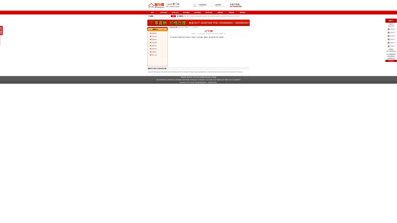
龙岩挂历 (186, 72)
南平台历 (227, 72)
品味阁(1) (392, 32)
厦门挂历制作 (203, 16)
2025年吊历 (208, 12)
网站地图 (207, 77)
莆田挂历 (156, 72)
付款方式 (154, 49)
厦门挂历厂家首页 (183, 27)
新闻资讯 (154, 33)
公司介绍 (154, 36)
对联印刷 (220, 12)
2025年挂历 (163, 12)
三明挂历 (162, 72)
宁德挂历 (192, 72)
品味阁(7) (392, 29)
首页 (152, 12)
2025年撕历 (186, 12)
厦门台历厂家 (230, 80)
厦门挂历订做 (214, 80)
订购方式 (154, 52)
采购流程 (183, 77)
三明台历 (209, 72)
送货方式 (154, 45)
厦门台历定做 (196, 16)
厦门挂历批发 (191, 80)
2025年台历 (175, 12)
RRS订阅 (195, 77)
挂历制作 (217, 16)
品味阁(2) (392, 36)
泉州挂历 (168, 72)
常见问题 (154, 42)
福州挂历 (150, 72)
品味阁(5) (392, 39)
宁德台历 (239, 72)
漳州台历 (221, 72)
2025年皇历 (197, 12)
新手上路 (154, 55)
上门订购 (198, 33)
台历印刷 (223, 16)
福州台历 (198, 72)
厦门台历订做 (207, 80)
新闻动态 (242, 12)
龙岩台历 (233, 72)
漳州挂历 (174, 72)
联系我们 (154, 39)
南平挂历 (180, 72)
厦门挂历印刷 (183, 80)
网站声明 (189, 77)
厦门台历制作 (168, 80)
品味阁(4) (392, 46)
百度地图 (213, 77)
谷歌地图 (201, 77)
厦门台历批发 (199, 80)
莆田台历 (203, 72)
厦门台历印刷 (211, 16)
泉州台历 (215, 72)
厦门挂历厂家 (188, 16)
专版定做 (231, 12)
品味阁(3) (392, 42)
